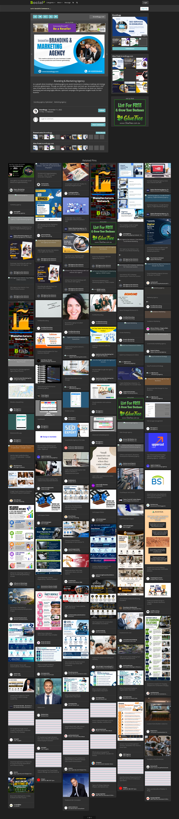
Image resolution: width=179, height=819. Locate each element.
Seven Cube (17, 675)
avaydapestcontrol (156, 578)
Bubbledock (72, 480)
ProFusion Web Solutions (76, 447)
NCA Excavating (100, 632)
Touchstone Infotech (157, 258)
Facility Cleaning (19, 501)
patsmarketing (45, 234)
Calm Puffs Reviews (102, 484)
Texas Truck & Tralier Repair (132, 499)
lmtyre (43, 779)
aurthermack (154, 692)
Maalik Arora (18, 465)
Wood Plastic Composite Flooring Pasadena (136, 608)
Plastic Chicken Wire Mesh (104, 730)
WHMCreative (101, 289)
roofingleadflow (73, 192)
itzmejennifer (45, 673)
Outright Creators (19, 467)
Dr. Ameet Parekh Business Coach (24, 707)
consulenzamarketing (130, 639)
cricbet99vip (17, 804)
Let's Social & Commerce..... (158, 694)
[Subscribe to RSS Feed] (73, 2)
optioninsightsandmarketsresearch (107, 575)
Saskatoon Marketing (157, 329)
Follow (101, 110)
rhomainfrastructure (20, 618)
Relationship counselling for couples (107, 667)
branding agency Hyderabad (43, 102)
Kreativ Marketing (128, 339)
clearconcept (45, 489)
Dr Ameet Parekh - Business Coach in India (27, 705)
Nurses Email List (73, 705)
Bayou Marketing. (19, 189)
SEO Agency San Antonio (75, 264)
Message (67, 3)
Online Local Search (129, 463)
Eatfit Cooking (154, 612)
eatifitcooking (154, 611)
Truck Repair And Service (131, 501)
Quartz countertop (74, 550)
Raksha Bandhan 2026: (75, 582)
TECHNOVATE (45, 185)
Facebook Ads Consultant (76, 808)
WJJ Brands (127, 362)
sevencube (17, 673)
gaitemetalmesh (101, 729)
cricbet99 (16, 806)
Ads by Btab (69, 22)
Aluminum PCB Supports (158, 506)
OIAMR (98, 576)
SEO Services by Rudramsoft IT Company (162, 283)
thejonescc (153, 730)
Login (145, 3)
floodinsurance (73, 672)
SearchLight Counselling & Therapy (107, 666)
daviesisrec (72, 355)
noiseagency (127, 233)
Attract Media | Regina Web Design (161, 328)
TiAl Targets (17, 740)
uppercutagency (46, 456)
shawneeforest (127, 665)
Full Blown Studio (46, 360)
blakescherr (44, 714)
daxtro (70, 768)
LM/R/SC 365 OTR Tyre (47, 780)
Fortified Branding (156, 306)
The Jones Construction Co (158, 732)
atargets (16, 739)
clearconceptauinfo (47, 487)
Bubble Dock (72, 481)
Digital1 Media (154, 350)
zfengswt (98, 762)
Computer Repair (19, 191)
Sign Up (144, 9)
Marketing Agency (60, 102)
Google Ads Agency (102, 355)
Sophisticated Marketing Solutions (106, 354)
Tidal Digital (45, 395)
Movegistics (17, 409)
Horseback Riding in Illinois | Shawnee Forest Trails (139, 667)
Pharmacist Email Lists (130, 698)
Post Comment (98, 125)
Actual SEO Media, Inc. (130, 439)
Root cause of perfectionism (159, 767)
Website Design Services (48, 361)
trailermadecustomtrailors (76, 615)
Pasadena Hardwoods (130, 607)
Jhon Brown (17, 500)
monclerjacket (45, 804)
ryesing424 (17, 211)
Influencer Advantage (20, 583)
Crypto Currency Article (130, 393)
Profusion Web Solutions (76, 448)
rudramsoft (154, 282)
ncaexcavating (100, 630)
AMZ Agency (127, 754)
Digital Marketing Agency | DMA (160, 189)
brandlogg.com (98, 17)
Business (71, 616)
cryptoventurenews (129, 391)
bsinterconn (154, 504)
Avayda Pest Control (156, 579)
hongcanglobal (100, 794)
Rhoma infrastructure (20, 619)
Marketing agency (74, 194)
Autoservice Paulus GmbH (49, 586)
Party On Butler (45, 642)
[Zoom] (50, 16)
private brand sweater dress (104, 764)
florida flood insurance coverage (78, 673)
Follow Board (100, 133)
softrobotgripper (101, 519)
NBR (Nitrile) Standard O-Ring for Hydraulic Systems (112, 795)
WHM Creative (101, 290)
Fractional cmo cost (129, 641)
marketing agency (19, 213)
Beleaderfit (153, 766)
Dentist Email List (101, 699)
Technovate (44, 183)
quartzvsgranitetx (74, 549)
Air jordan (44, 806)
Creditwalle (72, 580)
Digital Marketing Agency (158, 352)
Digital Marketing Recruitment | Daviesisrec (83, 357)
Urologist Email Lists (47, 674)
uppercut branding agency (49, 457)
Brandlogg (48, 133)
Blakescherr (44, 716)
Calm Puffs (99, 486)
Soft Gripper (99, 520)
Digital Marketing (46, 236)
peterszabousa (73, 807)
